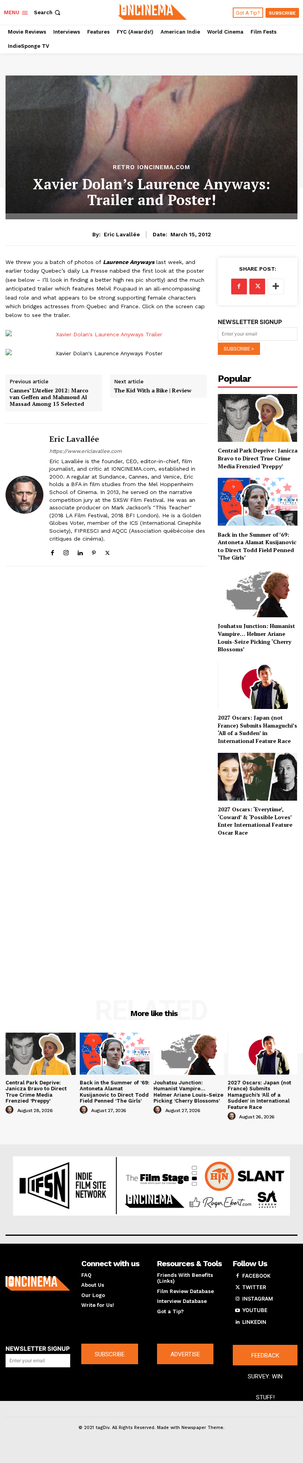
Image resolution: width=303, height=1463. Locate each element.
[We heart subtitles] (152, 11)
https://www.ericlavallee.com (85, 451)
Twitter (254, 1287)
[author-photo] (11, 1110)
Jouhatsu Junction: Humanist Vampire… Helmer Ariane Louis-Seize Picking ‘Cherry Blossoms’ (256, 637)
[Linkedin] (80, 551)
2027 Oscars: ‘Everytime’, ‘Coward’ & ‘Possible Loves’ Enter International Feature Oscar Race (255, 820)
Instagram (257, 1298)
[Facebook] (52, 551)
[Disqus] (106, 677)
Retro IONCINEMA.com (151, 167)
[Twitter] (107, 551)
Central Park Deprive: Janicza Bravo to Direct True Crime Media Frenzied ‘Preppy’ (257, 458)
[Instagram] (66, 551)
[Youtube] (237, 1310)
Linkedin (254, 1322)
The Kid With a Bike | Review (152, 390)
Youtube (254, 1310)
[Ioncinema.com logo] (38, 1283)
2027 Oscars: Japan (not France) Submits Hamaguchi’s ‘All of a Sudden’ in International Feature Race (257, 729)
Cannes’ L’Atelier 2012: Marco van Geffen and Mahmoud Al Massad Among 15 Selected (48, 397)
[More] (275, 286)
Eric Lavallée (122, 234)
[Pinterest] (94, 551)
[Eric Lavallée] (24, 495)
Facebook (256, 1276)
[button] (48, 12)
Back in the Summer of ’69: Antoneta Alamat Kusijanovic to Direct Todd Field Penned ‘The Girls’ (257, 546)
